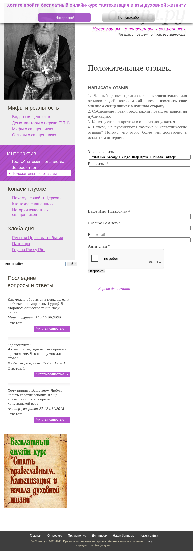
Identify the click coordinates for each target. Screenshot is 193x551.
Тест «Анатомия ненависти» (37, 161)
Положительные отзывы (34, 173)
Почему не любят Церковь (36, 198)
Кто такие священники (33, 204)
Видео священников (31, 117)
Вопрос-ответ (23, 167)
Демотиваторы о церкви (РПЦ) (41, 123)
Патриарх (21, 244)
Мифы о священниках (32, 129)
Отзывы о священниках (34, 135)
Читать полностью (50, 328)
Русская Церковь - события (37, 237)
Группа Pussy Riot (28, 250)
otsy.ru (151, 541)
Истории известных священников (30, 210)
